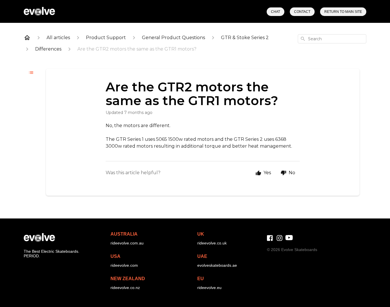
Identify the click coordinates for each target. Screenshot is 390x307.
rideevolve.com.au (127, 243)
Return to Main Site (343, 12)
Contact (302, 12)
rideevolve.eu (209, 287)
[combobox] (332, 38)
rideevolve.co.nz (125, 287)
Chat (275, 12)
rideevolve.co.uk (212, 243)
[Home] (27, 37)
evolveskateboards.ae (217, 265)
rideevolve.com (124, 265)
